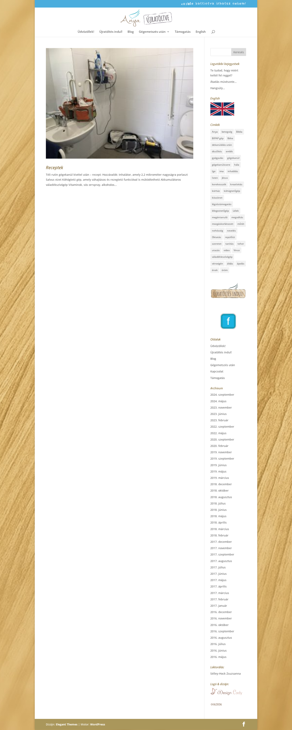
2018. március (219, 529)
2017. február (219, 599)
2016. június (218, 650)
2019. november (221, 452)
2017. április (218, 586)
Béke (230, 138)
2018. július (218, 503)
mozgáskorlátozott (222, 224)
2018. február (219, 535)
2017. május (218, 580)
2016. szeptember (222, 631)
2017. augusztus (221, 561)
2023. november (221, 407)
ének (215, 270)
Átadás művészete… (223, 82)
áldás (230, 263)
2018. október (219, 490)
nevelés (231, 230)
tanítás (229, 243)
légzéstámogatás (221, 204)
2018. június (218, 510)
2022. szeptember (222, 426)
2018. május (218, 516)
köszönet (217, 197)
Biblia (239, 131)
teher (241, 243)
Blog (131, 32)
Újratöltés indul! (110, 32)
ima (221, 171)
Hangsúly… (217, 88)
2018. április (218, 522)
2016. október (219, 625)
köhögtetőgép (232, 191)
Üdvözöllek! (86, 32)
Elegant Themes (66, 724)
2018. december (221, 484)
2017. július (218, 567)
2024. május (218, 401)
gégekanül (233, 158)
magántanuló (219, 217)
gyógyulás (217, 158)
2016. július (218, 644)
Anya (215, 131)
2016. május (218, 657)
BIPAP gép (217, 138)
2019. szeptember (222, 458)
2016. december (221, 612)
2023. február (219, 420)
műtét (240, 224)
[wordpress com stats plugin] (216, 705)
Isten (215, 177)
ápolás (240, 263)
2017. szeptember (222, 554)
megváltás (237, 217)
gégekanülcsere (221, 164)
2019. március (219, 478)
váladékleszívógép (222, 256)
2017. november (221, 548)
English (201, 32)
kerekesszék (219, 184)
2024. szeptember (222, 394)
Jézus (225, 177)
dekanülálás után (222, 145)
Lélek (236, 210)
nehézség (217, 230)
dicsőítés (217, 151)
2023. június (218, 414)
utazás (216, 250)
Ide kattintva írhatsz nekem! (216, 4)
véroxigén (217, 263)
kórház (216, 191)
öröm (225, 270)
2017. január (218, 606)
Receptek (54, 167)
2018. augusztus (221, 497)
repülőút (230, 237)
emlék (229, 151)
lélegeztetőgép (220, 210)
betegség (227, 131)
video (227, 250)
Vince (237, 250)
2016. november (221, 618)
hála (236, 164)
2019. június (218, 465)
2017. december (221, 542)
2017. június (218, 574)
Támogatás (182, 32)
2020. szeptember (222, 439)
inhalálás (233, 171)
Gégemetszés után (152, 32)
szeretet (216, 243)
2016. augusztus (221, 637)
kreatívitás (236, 184)
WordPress (97, 724)
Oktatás (216, 237)
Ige (214, 171)
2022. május (218, 433)
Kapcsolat (216, 371)
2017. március (219, 593)
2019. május (218, 471)
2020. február (219, 446)
